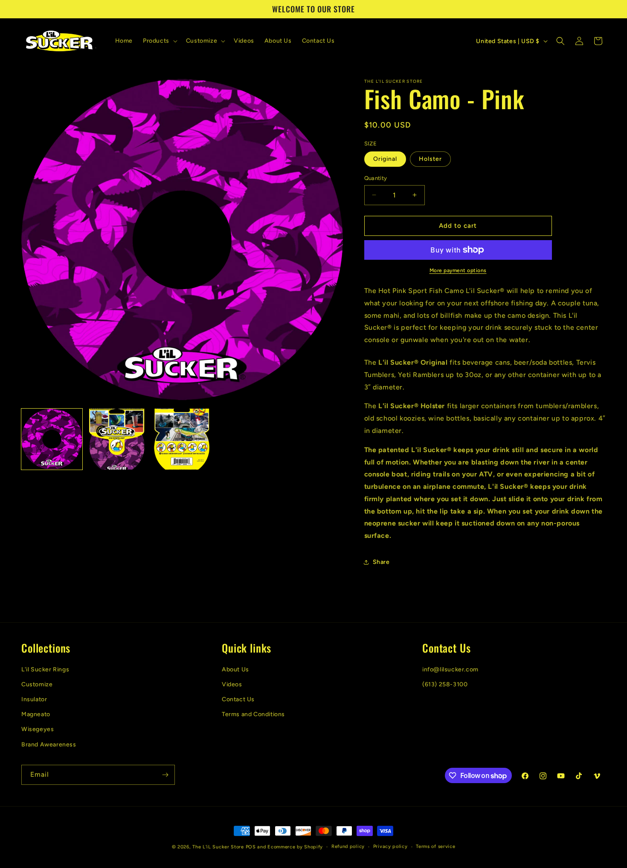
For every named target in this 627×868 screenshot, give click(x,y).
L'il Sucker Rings (45, 669)
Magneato (35, 714)
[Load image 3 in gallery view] (181, 439)
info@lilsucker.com (450, 669)
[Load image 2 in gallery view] (117, 439)
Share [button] (381, 562)
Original (385, 159)
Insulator (34, 699)
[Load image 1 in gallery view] (51, 439)
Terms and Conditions (253, 714)
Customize (36, 684)
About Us (235, 669)
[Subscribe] (165, 775)
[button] (159, 41)
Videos (232, 684)
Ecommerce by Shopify (295, 847)
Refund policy (348, 846)
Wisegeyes (37, 729)
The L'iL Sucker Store (218, 847)
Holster (430, 159)
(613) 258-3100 (444, 684)
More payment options (458, 270)
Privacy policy (390, 846)
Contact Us (238, 699)
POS (251, 847)
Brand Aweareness (48, 744)
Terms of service (435, 846)
